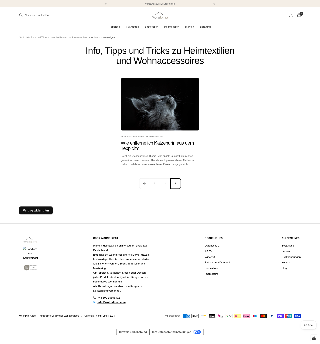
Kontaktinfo (211, 268)
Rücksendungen (291, 256)
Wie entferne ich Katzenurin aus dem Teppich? (157, 145)
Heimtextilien (171, 26)
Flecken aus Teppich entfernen (142, 136)
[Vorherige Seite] (144, 183)
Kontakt (286, 262)
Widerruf (210, 256)
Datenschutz (212, 245)
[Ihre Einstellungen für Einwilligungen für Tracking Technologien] (314, 338)
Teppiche (114, 26)
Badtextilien (151, 26)
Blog (284, 268)
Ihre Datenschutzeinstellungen (171, 331)
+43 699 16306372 (109, 297)
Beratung (205, 26)
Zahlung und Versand (217, 262)
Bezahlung (288, 245)
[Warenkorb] (299, 15)
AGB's (208, 251)
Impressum (211, 273)
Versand (286, 251)
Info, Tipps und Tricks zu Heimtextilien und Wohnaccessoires (56, 37)
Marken (189, 26)
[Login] (291, 15)
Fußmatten (132, 26)
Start (21, 37)
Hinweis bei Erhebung (133, 331)
